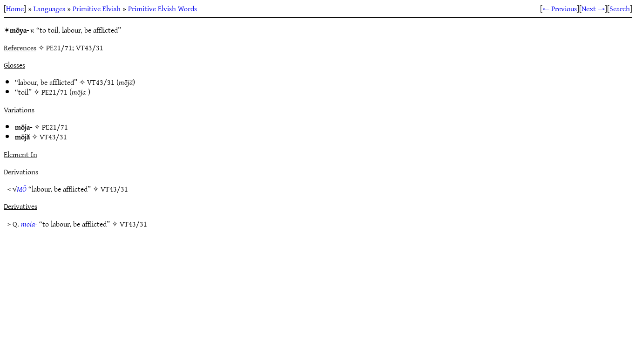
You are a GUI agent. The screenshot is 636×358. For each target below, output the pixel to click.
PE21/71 (54, 91)
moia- (29, 223)
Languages (49, 8)
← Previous (559, 8)
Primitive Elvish (97, 8)
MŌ (22, 188)
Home (15, 8)
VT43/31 (101, 82)
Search (619, 8)
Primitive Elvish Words (162, 8)
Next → (593, 8)
